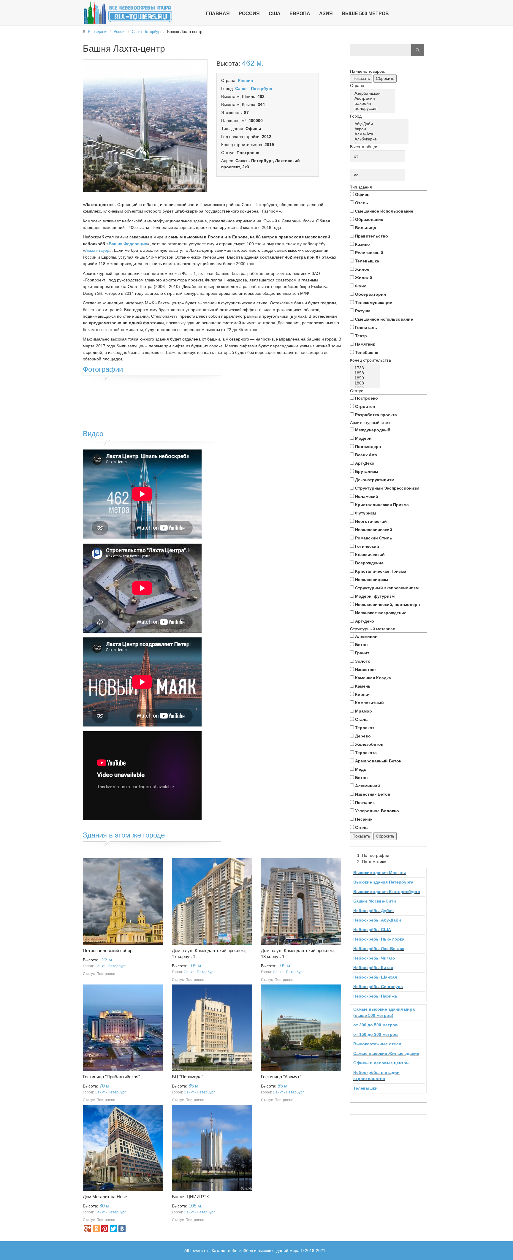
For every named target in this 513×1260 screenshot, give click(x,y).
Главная (218, 13)
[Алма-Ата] (380, 134)
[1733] (366, 368)
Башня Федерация (128, 243)
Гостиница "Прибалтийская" (111, 1076)
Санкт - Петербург (254, 88)
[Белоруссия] (373, 108)
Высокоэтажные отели (377, 1043)
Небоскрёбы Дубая (373, 910)
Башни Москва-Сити (374, 901)
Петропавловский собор (107, 950)
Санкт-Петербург (147, 31)
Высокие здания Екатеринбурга (386, 891)
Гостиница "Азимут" (281, 1076)
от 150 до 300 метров (375, 1034)
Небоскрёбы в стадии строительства (376, 1075)
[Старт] (417, 50)
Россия (120, 31)
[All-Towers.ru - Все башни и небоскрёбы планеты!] (127, 12)
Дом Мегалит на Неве (105, 1196)
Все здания (98, 31)
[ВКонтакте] (122, 1228)
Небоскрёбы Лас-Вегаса (378, 948)
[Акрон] (380, 129)
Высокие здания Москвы (379, 872)
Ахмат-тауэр (97, 250)
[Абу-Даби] (380, 123)
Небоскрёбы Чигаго (374, 958)
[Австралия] (373, 98)
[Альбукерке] (380, 139)
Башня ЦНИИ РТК (190, 1196)
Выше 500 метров (365, 13)
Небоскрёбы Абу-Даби (377, 920)
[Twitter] (113, 1228)
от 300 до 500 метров (375, 1024)
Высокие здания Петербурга (383, 882)
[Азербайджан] (373, 93)
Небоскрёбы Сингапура (378, 986)
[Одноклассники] (96, 1228)
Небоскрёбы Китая (373, 967)
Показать (361, 78)
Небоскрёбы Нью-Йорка (378, 939)
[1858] (366, 373)
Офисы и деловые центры (381, 1062)
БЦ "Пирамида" (187, 1076)
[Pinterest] (104, 1228)
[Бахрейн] (373, 103)
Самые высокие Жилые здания (386, 1053)
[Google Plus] (87, 1228)
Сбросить (385, 78)
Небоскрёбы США (372, 929)
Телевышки (365, 1088)
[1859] (366, 378)
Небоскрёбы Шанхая (375, 977)
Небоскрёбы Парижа (375, 996)
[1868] (366, 383)
